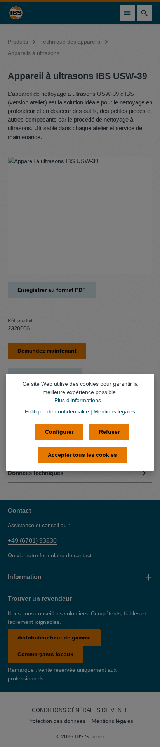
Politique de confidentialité (57, 411)
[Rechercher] (144, 13)
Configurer (59, 432)
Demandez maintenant (47, 351)
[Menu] (127, 13)
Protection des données (56, 721)
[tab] (78, 473)
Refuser (109, 432)
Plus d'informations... (80, 400)
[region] (80, 215)
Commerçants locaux (45, 654)
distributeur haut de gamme (54, 637)
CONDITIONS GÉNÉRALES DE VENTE (80, 710)
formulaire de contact (66, 555)
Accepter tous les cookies (82, 455)
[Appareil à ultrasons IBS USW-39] (80, 215)
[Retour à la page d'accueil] (16, 13)
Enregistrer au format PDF (51, 290)
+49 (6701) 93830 (32, 540)
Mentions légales (112, 721)
